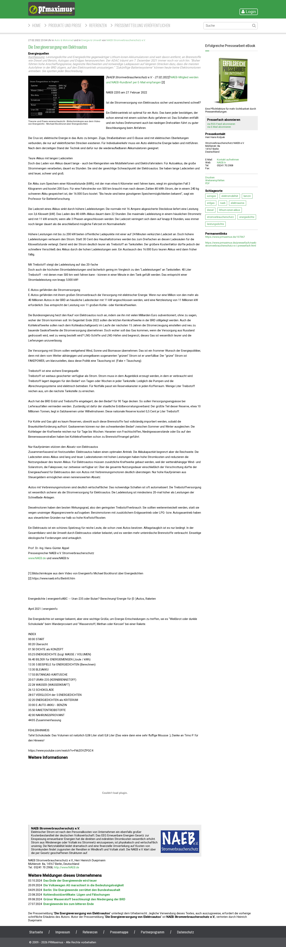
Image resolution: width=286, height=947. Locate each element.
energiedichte (246, 217)
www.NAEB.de (37, 558)
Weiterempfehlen (215, 180)
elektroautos (237, 203)
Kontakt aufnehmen (228, 159)
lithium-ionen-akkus (229, 210)
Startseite (36, 932)
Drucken (210, 177)
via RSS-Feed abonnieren (221, 123)
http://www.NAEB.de (66, 867)
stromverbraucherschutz (220, 217)
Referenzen (98, 25)
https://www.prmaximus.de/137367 (225, 236)
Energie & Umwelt (91, 40)
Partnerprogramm (152, 932)
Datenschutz (185, 932)
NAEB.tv (221, 162)
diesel (210, 210)
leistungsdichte (215, 224)
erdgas (211, 203)
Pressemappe (119, 932)
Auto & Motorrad (63, 40)
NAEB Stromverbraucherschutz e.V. (126, 40)
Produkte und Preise (64, 25)
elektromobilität (229, 196)
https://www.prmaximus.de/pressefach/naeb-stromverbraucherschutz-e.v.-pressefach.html (231, 244)
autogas (211, 196)
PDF (207, 183)
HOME (36, 25)
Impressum (62, 932)
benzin (247, 196)
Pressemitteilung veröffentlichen (142, 25)
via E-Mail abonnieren (219, 126)
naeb (222, 203)
